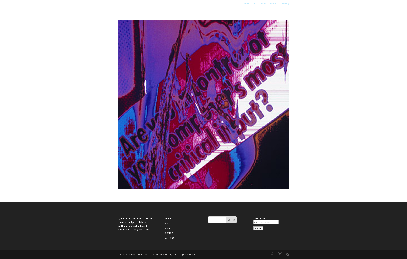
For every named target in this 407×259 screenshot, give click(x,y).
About (263, 3)
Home (246, 3)
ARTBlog (285, 3)
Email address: (260, 218)
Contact (273, 3)
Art (255, 3)
